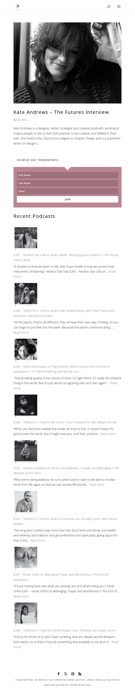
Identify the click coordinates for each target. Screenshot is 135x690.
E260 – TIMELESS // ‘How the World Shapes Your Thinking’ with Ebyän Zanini (65, 630)
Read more (21, 332)
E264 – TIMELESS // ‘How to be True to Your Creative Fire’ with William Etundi (65, 422)
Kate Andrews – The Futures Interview (61, 112)
